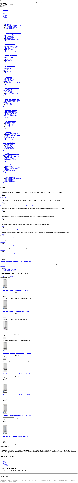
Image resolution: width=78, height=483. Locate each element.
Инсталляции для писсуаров (11, 110)
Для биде (7, 117)
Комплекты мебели (9, 146)
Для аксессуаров (8, 116)
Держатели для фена (9, 28)
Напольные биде (8, 59)
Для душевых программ (10, 123)
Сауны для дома (8, 89)
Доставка (5, 15)
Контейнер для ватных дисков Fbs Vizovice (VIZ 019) (17, 415)
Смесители (5, 171)
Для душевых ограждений (10, 121)
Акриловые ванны (9, 63)
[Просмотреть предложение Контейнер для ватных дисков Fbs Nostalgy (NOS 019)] (5, 350)
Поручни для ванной (9, 50)
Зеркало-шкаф (8, 145)
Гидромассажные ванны (10, 66)
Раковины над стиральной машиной (12, 167)
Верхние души (8, 71)
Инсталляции (6, 106)
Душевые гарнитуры (9, 73)
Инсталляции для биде (10, 109)
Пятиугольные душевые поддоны (12, 101)
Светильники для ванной (10, 51)
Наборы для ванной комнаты (11, 47)
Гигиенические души (9, 72)
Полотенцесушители (7, 155)
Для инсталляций (9, 124)
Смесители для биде (9, 176)
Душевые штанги (9, 80)
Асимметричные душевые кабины (12, 82)
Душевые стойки (8, 78)
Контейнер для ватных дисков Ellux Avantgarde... (16, 290)
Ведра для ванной (9, 24)
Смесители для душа (9, 179)
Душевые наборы (9, 75)
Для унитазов (8, 132)
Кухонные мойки (6, 136)
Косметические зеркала (10, 44)
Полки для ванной (9, 48)
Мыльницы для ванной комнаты (12, 46)
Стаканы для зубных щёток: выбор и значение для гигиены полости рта (16, 221)
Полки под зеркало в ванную (11, 49)
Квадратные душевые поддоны (11, 97)
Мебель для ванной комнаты (9, 143)
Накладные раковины (9, 162)
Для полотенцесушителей (10, 128)
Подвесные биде (8, 60)
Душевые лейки (8, 74)
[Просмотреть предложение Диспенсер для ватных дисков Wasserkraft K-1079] (5, 434)
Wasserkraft (12, 276)
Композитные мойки (9, 139)
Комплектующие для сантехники (10, 115)
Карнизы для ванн (9, 36)
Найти (2, 6)
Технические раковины (10, 170)
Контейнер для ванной (10, 38)
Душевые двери (8, 91)
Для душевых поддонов (10, 122)
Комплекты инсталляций (10, 114)
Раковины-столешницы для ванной (12, 168)
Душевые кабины (6, 81)
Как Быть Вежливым (5, 197)
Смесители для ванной (10, 177)
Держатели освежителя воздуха (11, 31)
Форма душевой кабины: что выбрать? (9, 229)
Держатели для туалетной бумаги (12, 27)
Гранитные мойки (9, 138)
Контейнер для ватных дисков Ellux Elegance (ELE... (17, 332)
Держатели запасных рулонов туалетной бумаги (15, 29)
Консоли (7, 161)
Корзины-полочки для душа (11, 42)
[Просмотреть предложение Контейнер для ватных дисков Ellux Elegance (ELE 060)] (5, 329)
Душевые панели (8, 77)
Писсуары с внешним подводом (12, 153)
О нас (4, 13)
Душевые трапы (8, 105)
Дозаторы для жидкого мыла (11, 34)
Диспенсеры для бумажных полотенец (13, 33)
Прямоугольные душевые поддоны (12, 100)
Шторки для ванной (9, 57)
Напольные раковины (9, 164)
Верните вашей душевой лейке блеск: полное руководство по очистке (15, 253)
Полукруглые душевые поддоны (12, 99)
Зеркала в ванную (9, 144)
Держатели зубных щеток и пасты (12, 30)
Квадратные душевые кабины (11, 84)
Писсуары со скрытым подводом (12, 154)
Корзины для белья (9, 41)
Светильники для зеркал (10, 147)
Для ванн (7, 118)
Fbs (8, 276)
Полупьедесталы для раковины (11, 133)
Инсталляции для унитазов (11, 112)
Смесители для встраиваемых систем (13, 178)
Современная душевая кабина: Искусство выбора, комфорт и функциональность (18, 189)
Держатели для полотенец (10, 26)
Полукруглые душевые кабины (11, 85)
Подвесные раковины (9, 165)
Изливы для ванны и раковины (11, 172)
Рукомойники (8, 169)
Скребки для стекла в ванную (11, 53)
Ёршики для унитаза (9, 35)
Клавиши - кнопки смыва (10, 113)
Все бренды (2, 276)
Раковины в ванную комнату (9, 158)
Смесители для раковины (10, 181)
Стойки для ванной (9, 56)
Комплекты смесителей (10, 173)
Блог (4, 14)
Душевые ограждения (7, 90)
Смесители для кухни (9, 180)
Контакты (5, 17)
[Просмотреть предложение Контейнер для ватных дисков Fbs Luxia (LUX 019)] (5, 371)
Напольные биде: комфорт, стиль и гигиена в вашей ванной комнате (15, 261)
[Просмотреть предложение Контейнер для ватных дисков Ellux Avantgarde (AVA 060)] (5, 288)
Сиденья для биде (9, 61)
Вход (4, 8)
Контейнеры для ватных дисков (12, 39)
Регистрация (5, 10)
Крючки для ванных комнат (11, 45)
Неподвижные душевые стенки (11, 93)
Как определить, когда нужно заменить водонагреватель (12, 213)
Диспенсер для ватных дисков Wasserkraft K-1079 (16, 436)
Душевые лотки (8, 104)
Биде (4, 58)
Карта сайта (5, 18)
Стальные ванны (8, 68)
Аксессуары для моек (9, 137)
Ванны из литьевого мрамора (11, 64)
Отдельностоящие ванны (10, 67)
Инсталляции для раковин (10, 111)
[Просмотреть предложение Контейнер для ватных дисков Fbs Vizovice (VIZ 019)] (5, 413)
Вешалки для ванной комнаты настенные (14, 25)
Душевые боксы (8, 83)
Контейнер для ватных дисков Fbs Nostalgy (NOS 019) (17, 353)
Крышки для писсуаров (10, 151)
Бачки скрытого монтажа (10, 107)
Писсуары (5, 150)
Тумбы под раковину (9, 148)
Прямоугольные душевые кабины (12, 86)
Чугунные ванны (8, 69)
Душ (4, 70)
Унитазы (5, 182)
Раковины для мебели (9, 166)
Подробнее (2, 194)
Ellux (7, 276)
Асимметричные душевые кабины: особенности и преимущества (14, 245)
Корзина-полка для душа (10, 40)
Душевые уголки (8, 92)
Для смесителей (8, 131)
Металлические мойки (10, 140)
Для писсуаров (8, 127)
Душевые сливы (6, 102)
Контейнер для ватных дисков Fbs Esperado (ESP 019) (17, 311)
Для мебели (7, 126)
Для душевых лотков (9, 120)
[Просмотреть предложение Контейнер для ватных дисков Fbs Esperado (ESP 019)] (5, 308)
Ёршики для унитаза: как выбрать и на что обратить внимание (14, 237)
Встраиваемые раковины (10, 159)
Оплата (4, 16)
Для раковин (8, 129)
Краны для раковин (9, 175)
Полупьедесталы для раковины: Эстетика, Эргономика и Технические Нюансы (18, 205)
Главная (4, 12)
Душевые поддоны (7, 95)
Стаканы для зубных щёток (11, 55)
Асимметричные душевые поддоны (12, 96)
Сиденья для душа (9, 52)
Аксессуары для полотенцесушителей (13, 156)
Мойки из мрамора (9, 142)
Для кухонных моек (9, 125)
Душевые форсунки (9, 79)
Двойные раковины (9, 160)
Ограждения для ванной (10, 94)
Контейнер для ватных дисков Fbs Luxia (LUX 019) (16, 373)
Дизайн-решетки (8, 103)
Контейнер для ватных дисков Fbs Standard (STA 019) (17, 394)
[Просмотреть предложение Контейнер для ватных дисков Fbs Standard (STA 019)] (5, 392)
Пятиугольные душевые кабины (12, 88)
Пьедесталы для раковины (10, 134)
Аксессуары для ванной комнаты (10, 23)
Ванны (4, 62)
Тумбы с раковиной (9, 149)
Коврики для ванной (9, 37)
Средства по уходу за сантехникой (12, 135)
